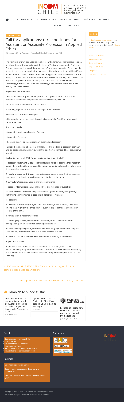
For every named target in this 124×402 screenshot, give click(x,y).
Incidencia (72, 25)
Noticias (103, 19)
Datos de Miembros (96, 63)
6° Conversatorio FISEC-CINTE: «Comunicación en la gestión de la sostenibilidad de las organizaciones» (39, 268)
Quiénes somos (23, 19)
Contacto (57, 25)
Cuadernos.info (11, 341)
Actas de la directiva (96, 55)
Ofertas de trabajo (13, 35)
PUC (60, 53)
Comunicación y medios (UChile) (17, 339)
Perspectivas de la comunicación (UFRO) (21, 348)
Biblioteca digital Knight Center (17, 365)
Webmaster (26, 53)
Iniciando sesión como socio (100, 40)
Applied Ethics (38, 53)
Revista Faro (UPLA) (13, 346)
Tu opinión (93, 70)
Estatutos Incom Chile (97, 74)
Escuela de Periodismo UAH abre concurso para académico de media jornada (72, 311)
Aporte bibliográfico (96, 59)
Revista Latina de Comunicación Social (20, 351)
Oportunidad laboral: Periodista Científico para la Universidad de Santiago (44, 302)
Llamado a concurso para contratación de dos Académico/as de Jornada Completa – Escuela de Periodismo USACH (16, 305)
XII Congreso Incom (45, 19)
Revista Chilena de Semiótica (16, 344)
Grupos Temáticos (96, 67)
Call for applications (51, 53)
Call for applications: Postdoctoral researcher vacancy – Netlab (51, 280)
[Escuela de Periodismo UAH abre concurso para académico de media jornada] (72, 297)
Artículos (88, 19)
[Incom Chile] (7, 20)
